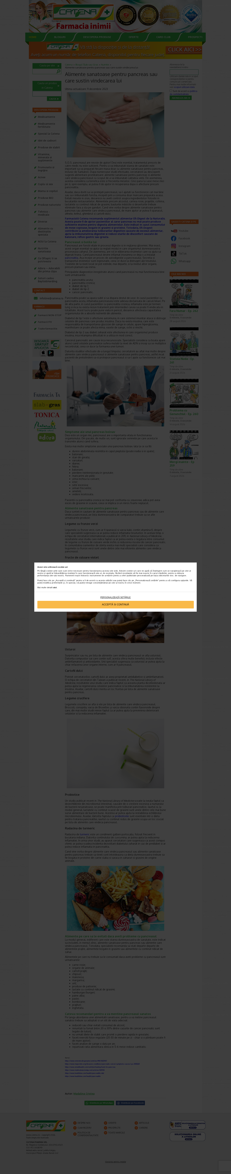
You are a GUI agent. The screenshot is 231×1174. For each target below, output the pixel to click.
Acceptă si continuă (115, 604)
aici (55, 587)
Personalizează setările (115, 597)
